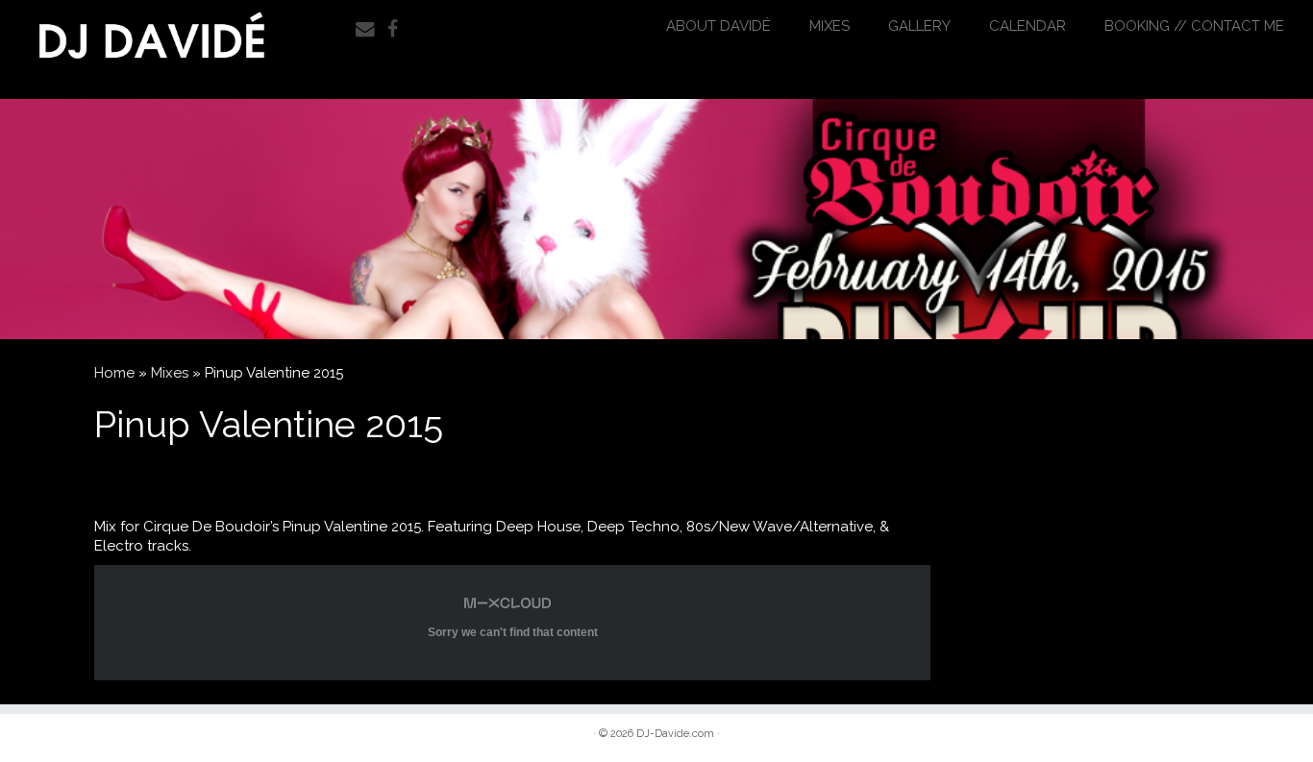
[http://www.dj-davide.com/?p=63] (656, 219)
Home (114, 372)
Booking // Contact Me (1194, 26)
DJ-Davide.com (675, 733)
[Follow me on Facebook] (398, 29)
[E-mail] (371, 29)
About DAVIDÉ (718, 26)
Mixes (829, 26)
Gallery (919, 26)
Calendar (1027, 26)
